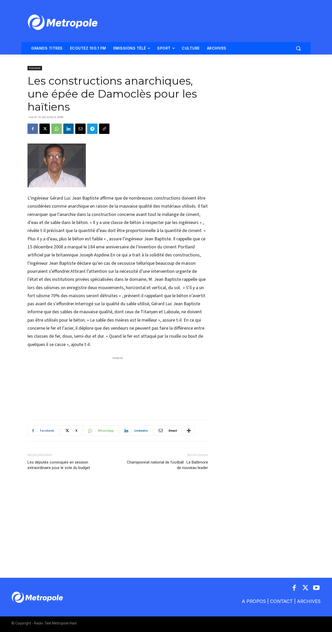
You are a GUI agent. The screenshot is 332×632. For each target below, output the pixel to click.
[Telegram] (92, 129)
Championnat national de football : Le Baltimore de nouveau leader (167, 465)
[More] (188, 430)
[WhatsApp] (56, 129)
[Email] (80, 129)
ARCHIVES (309, 601)
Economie (34, 68)
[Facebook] (32, 129)
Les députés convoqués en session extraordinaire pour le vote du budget (58, 465)
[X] (44, 129)
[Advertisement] (118, 385)
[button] (298, 48)
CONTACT (281, 601)
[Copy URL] (104, 129)
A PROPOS (254, 601)
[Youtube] (316, 588)
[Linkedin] (68, 129)
